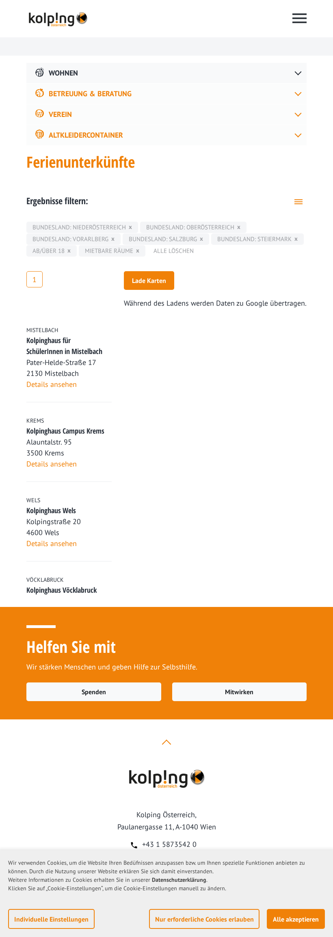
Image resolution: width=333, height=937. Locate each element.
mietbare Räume (109, 251)
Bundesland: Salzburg (163, 239)
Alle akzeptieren (296, 919)
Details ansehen (51, 384)
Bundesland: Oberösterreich (190, 227)
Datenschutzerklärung (179, 879)
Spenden (94, 692)
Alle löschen (174, 251)
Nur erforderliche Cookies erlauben (204, 919)
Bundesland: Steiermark (254, 239)
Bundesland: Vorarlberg (70, 239)
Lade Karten (149, 280)
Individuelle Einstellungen (51, 919)
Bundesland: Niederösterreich (79, 227)
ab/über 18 (48, 251)
